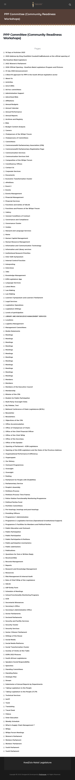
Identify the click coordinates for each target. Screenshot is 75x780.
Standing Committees (14, 669)
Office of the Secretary (14, 439)
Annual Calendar (12, 108)
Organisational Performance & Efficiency (21, 454)
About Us (9, 78)
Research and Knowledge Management (21, 569)
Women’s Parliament (13, 736)
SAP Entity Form (11, 588)
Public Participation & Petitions (17, 539)
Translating (9, 706)
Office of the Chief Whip (15, 435)
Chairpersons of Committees (16, 138)
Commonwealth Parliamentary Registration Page (24, 149)
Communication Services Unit (17, 156)
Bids (7, 123)
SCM (7, 599)
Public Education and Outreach (17, 528)
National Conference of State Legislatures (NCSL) (24, 409)
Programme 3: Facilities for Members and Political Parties (28, 524)
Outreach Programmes (14, 465)
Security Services (12, 628)
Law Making (10, 290)
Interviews (9, 268)
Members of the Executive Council (19, 387)
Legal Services (11, 301)
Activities (9, 82)
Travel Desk (10, 710)
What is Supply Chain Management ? (20, 725)
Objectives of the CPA (14, 420)
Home (7, 234)
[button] (70, 4)
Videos (8, 714)
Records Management (14, 561)
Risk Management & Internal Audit (19, 576)
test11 (7, 699)
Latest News (10, 286)
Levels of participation (14, 312)
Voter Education (11, 718)
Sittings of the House (13, 636)
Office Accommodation (14, 424)
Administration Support (14, 93)
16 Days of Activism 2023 (15, 52)
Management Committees (15, 327)
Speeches (9, 666)
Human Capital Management (16, 238)
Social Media (10, 640)
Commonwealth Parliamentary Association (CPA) (24, 145)
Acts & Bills (9, 86)
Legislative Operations (14, 305)
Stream (8, 680)
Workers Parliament (13, 740)
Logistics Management (14, 324)
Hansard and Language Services (18, 231)
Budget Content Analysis (15, 127)
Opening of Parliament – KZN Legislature (21, 446)
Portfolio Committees (14, 506)
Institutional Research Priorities (17, 253)
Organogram (10, 457)
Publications (10, 550)
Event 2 (8, 186)
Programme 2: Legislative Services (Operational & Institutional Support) (33, 521)
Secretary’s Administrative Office (18, 610)
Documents (10, 175)
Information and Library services (18, 249)
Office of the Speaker (13, 443)
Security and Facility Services (17, 621)
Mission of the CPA (12, 394)
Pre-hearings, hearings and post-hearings (22, 509)
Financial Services (12, 201)
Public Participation (13, 532)
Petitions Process (12, 491)
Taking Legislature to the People (18, 688)
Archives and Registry (14, 119)
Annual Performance (13, 112)
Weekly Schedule (12, 721)
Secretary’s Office (12, 606)
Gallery (8, 212)
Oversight (9, 469)
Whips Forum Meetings (14, 732)
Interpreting (10, 264)
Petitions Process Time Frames (17, 495)
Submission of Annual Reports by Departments (24, 684)
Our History (9, 461)
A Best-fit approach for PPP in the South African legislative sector (31, 75)
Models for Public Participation (17, 398)
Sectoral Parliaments (13, 617)
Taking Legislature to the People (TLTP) (21, 692)
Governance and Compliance (16, 220)
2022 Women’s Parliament (15, 63)
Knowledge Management (15, 275)
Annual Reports (11, 116)
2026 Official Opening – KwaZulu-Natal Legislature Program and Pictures (34, 67)
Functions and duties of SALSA (17, 205)
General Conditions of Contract (17, 216)
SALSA (8, 584)
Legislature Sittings (13, 309)
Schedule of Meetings (14, 591)
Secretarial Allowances (14, 602)
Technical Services (12, 695)
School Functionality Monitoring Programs (22, 595)
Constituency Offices (13, 164)
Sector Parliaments (13, 614)
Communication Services (15, 153)
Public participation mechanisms (18, 543)
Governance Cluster (13, 223)
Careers (8, 130)
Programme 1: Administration (16, 517)
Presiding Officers (12, 513)
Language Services (13, 283)
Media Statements (12, 331)
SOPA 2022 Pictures (13, 654)
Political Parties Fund (13, 502)
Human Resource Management (17, 242)
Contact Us (9, 167)
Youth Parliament (12, 747)
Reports (8, 565)
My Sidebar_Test (12, 405)
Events (8, 190)
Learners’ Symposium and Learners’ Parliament (24, 298)
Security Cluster (11, 625)
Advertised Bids (11, 97)
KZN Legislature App (13, 279)
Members (9, 379)
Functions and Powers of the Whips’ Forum (22, 208)
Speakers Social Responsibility (17, 662)
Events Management (13, 193)
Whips (8, 729)
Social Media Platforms (14, 643)
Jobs (7, 272)
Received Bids (11, 558)
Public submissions (13, 547)
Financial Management (14, 197)
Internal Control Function (15, 260)
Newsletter (9, 413)
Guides (8, 227)
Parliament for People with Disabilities (20, 480)
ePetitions (9, 182)
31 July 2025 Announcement (16, 71)
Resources (9, 573)
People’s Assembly (12, 487)
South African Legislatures (16, 658)
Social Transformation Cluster (17, 647)
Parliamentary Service (14, 483)
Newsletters (10, 417)
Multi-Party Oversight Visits (16, 402)
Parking (8, 476)
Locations (9, 320)
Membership (10, 391)
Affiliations (9, 101)
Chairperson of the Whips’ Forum (18, 134)
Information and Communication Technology (23, 246)
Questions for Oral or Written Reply (19, 554)
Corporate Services (13, 171)
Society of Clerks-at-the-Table (17, 651)
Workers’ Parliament (13, 744)
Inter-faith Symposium (14, 257)
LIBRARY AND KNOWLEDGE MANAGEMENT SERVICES (25, 316)
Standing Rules (11, 673)
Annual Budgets (11, 104)
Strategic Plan (11, 677)
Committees (10, 142)
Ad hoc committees (13, 89)
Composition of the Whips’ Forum (18, 160)
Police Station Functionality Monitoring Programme (25, 498)
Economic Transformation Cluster (18, 179)
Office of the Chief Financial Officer (19, 431)
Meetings (9, 335)
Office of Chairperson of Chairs (17, 428)
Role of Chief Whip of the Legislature (20, 580)
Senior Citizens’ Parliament (16, 632)
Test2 (7, 703)
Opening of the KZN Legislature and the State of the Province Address (33, 450)
